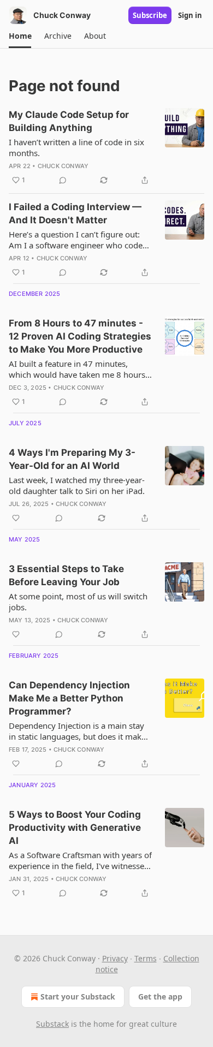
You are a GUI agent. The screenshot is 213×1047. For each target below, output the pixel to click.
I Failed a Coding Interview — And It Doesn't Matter (75, 213)
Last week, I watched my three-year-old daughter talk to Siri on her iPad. (77, 485)
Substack (52, 1024)
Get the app (160, 996)
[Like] (16, 518)
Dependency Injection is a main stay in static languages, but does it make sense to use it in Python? (77, 731)
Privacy (115, 958)
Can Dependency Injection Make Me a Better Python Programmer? (69, 698)
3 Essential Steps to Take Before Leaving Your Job (66, 575)
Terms (145, 958)
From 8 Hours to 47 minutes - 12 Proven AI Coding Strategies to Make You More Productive (80, 336)
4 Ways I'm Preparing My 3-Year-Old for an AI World (72, 459)
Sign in (190, 15)
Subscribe (150, 15)
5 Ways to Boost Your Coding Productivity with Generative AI (75, 827)
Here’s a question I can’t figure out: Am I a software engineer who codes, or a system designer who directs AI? (79, 240)
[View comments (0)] (63, 180)
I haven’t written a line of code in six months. (76, 147)
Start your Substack (77, 996)
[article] (106, 147)
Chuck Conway (63, 166)
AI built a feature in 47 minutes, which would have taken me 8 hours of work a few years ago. (77, 369)
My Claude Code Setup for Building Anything (69, 121)
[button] (20, 36)
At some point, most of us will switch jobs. (78, 601)
